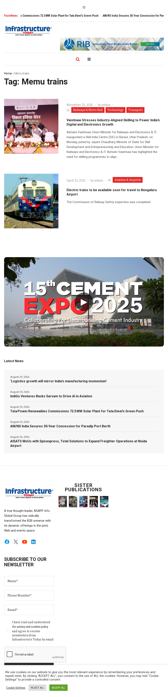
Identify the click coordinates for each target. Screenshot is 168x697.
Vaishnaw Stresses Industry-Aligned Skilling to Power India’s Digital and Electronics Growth (113, 122)
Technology (115, 110)
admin (106, 105)
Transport (135, 110)
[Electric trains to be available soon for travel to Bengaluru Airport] (31, 201)
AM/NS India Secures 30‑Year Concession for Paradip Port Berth (60, 426)
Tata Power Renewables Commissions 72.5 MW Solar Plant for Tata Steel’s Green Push (77, 411)
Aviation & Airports (128, 180)
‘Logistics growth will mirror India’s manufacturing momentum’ (58, 381)
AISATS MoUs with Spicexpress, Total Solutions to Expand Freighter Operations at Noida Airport (78, 443)
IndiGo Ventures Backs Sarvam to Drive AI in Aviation (51, 396)
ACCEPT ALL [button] (58, 687)
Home (8, 73)
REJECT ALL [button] (37, 687)
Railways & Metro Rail (88, 110)
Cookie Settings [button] (15, 688)
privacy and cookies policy (32, 627)
